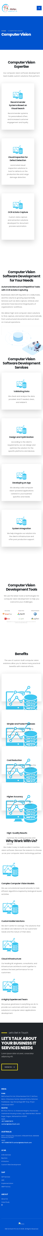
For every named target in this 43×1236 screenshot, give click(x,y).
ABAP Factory (5, 1187)
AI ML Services (6, 1155)
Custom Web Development (11, 1165)
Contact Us (8, 1067)
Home (3, 31)
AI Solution (5, 1161)
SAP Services (5, 1177)
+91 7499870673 (7, 1121)
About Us (4, 1199)
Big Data (4, 1158)
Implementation (7, 1183)
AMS (2, 1180)
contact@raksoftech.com (10, 1124)
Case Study (5, 1202)
